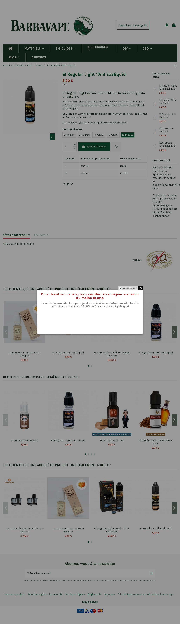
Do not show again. (130, 288)
